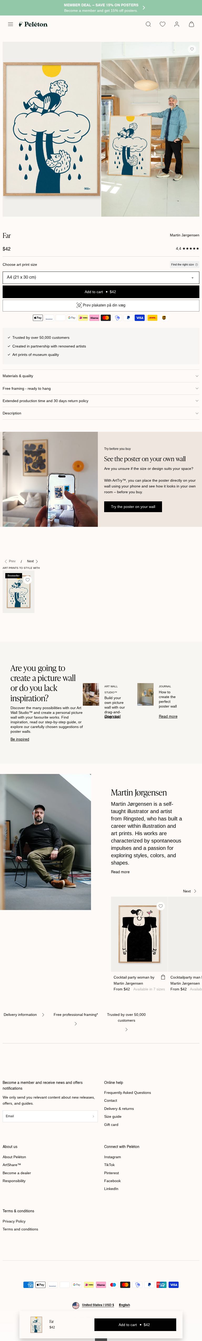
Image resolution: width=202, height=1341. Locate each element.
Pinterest (111, 1173)
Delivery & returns (119, 1108)
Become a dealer (17, 1173)
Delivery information (20, 1014)
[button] (10, 24)
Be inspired (20, 739)
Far (8, 618)
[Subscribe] (93, 1116)
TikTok (109, 1165)
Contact (110, 1100)
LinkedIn (111, 1189)
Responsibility (14, 1181)
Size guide (113, 1116)
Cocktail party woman (134, 980)
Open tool (112, 717)
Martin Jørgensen (184, 235)
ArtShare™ (12, 1165)
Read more (168, 717)
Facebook (112, 1181)
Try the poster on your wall (133, 507)
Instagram (112, 1157)
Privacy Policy (14, 1221)
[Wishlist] (162, 24)
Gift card (111, 1124)
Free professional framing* (76, 1014)
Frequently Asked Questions (127, 1092)
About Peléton (14, 1157)
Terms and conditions (20, 1229)
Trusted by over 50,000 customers (126, 1017)
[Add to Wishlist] (192, 49)
